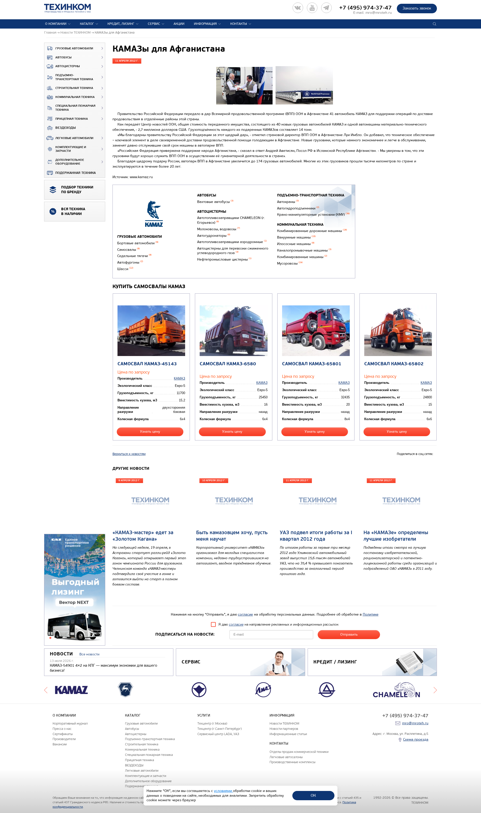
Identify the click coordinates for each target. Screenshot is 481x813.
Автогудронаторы (213, 236)
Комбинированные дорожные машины (312, 231)
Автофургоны (130, 262)
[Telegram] (326, 8)
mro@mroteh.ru (379, 13)
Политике (371, 614)
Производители (64, 739)
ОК (313, 795)
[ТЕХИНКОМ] (72, 8)
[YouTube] (312, 8)
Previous (46, 689)
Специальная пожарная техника (75, 108)
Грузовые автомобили (74, 48)
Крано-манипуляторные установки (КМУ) (313, 214)
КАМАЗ (179, 378)
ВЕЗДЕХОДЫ (65, 128)
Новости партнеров (284, 729)
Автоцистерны (67, 66)
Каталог (87, 24)
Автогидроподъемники (298, 208)
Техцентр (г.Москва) (212, 723)
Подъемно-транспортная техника (74, 77)
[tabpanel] (74, 590)
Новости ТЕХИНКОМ (284, 723)
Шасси (125, 269)
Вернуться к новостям (129, 454)
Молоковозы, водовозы (218, 229)
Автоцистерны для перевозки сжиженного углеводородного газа (232, 250)
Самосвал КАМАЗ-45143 (147, 364)
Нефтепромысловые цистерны (224, 259)
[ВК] (298, 8)
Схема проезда (415, 739)
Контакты (238, 24)
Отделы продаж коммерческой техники (299, 752)
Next (435, 689)
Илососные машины (295, 244)
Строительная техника (74, 88)
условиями (223, 791)
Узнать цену (150, 431)
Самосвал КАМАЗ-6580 (228, 364)
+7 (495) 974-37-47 (365, 7)
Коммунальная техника (75, 97)
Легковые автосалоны (286, 757)
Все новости (89, 654)
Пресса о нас (62, 729)
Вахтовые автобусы (215, 202)
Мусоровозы (290, 263)
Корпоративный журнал (70, 723)
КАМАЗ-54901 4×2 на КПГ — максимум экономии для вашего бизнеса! (103, 668)
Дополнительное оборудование (69, 162)
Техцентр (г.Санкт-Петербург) (219, 729)
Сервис (154, 24)
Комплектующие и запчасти (70, 149)
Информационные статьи (288, 734)
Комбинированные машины (302, 257)
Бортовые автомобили (137, 243)
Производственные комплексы (292, 762)
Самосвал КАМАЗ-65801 (311, 364)
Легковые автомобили (74, 138)
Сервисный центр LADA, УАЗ (218, 734)
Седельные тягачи (134, 256)
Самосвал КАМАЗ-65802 (394, 364)
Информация (205, 24)
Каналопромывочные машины (304, 250)
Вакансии (60, 744)
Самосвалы (128, 250)
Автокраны (288, 202)
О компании (55, 24)
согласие (245, 614)
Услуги (203, 715)
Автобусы (63, 57)
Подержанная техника (75, 173)
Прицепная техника (71, 119)
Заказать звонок (417, 8)
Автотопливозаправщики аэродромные (232, 242)
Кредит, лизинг (120, 24)
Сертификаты (63, 734)
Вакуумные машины (296, 237)
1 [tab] (50, 638)
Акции (179, 24)
